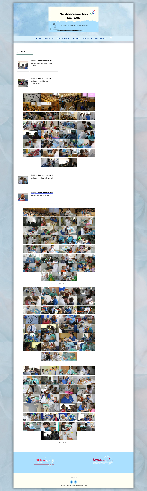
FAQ (96, 38)
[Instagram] (75, 482)
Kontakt (103, 38)
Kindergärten (63, 38)
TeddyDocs (87, 38)
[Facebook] (71, 482)
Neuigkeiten (49, 38)
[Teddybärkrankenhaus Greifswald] (73, 19)
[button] (111, 38)
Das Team (76, 38)
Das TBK (38, 38)
